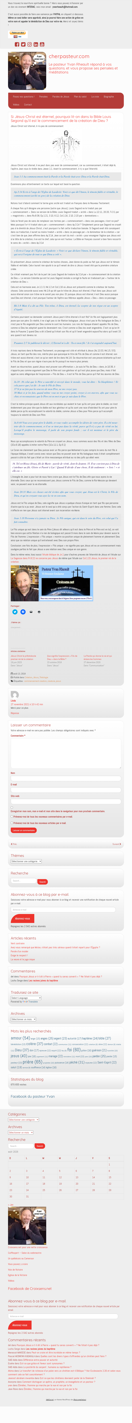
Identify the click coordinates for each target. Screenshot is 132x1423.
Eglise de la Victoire (17, 1275)
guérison (99, 1050)
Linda (13, 700)
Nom (13, 773)
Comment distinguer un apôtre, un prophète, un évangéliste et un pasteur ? (58, 1381)
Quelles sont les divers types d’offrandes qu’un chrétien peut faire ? (73, 1356)
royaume (91, 1062)
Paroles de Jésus (60, 96)
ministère (69, 1056)
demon (112, 1044)
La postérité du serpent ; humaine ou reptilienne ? (47, 1367)
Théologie (44, 677)
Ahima (11, 1370)
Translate (33, 1001)
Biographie (109, 96)
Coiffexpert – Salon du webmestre (24, 1253)
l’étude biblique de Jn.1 (53, 554)
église (51, 1067)
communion (64, 1044)
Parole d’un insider (19, 951)
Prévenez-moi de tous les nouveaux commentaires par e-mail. (43, 816)
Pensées (43, 96)
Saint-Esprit (107, 1062)
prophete (48, 1063)
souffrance (38, 1067)
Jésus (36, 677)
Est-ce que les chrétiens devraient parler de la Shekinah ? (68, 1378)
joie (32, 1056)
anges (47, 1038)
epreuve (45, 1050)
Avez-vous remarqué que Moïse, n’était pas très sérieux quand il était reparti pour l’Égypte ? (55, 947)
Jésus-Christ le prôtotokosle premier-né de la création (23, 657)
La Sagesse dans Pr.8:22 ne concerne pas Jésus (34, 558)
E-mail (14, 784)
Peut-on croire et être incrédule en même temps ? (56, 1352)
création (93, 1044)
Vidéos (16, 104)
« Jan (10, 1204)
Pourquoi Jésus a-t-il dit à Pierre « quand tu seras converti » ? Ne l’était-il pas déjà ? (60, 976)
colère (34, 1043)
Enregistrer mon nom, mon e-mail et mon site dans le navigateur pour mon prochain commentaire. (58, 811)
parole (111, 1056)
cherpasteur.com (69, 56)
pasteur (16, 1062)
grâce (86, 1050)
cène (102, 1044)
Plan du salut (80, 96)
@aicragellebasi (79, 1400)
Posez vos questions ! (23, 96)
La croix (95, 96)
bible (105, 1038)
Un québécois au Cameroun (21, 1258)
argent (60, 1038)
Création (28, 677)
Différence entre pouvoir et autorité (40, 1360)
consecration (80, 1044)
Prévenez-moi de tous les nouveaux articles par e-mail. (40, 823)
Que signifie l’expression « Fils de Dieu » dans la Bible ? (62, 657)
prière (32, 1062)
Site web (15, 796)
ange (35, 1038)
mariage (56, 1056)
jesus (58, 681)
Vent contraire (17, 943)
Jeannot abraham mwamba (21, 1378)
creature (51, 681)
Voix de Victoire (15, 1269)
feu (64, 1051)
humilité (112, 1051)
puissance (62, 1062)
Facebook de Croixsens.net (30, 1288)
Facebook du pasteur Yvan (33, 1096)
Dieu (22, 1050)
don (34, 1050)
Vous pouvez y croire (18, 1264)
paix (88, 1056)
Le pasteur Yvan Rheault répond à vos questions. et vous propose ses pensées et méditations (83, 68)
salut (16, 1067)
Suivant (116, 844)
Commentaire (18, 735)
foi (74, 1050)
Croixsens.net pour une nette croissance (27, 1247)
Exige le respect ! (19, 955)
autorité (75, 1038)
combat (51, 1044)
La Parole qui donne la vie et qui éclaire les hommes (98, 657)
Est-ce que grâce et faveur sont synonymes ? (42, 1363)
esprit (56, 1050)
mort (80, 1056)
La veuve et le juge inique (23, 959)
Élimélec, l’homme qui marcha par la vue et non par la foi (45, 1385)
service (26, 1068)
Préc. (14, 844)
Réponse (15, 713)
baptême (90, 1038)
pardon (99, 1056)
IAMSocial (50, 1400)
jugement (42, 1056)
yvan (10, 1385)
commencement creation (35, 681)
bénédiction (18, 1044)
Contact (28, 104)
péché (77, 1062)
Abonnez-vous (22, 918)
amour (20, 1038)
